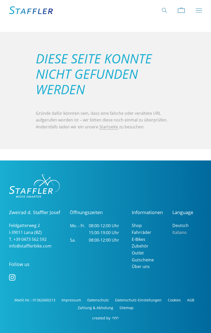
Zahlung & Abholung (95, 307)
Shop (137, 225)
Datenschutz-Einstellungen (138, 300)
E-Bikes (138, 239)
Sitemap (126, 307)
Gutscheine (143, 260)
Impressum (71, 300)
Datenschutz (98, 300)
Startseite (108, 127)
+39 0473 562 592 (30, 239)
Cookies (174, 300)
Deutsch (180, 225)
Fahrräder (141, 232)
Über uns (141, 266)
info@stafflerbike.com (30, 246)
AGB (190, 300)
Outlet (138, 253)
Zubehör (140, 246)
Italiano (179, 232)
